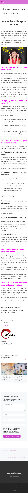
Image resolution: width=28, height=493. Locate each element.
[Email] (11, 344)
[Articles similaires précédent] (22, 359)
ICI (17, 312)
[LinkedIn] (7, 344)
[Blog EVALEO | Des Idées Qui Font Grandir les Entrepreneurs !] (2, 2)
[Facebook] (2, 344)
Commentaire (8, 404)
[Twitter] (4, 344)
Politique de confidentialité (14, 476)
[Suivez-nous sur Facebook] (14, 490)
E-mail (6, 419)
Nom (5, 414)
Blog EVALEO (11, 485)
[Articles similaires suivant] (25, 359)
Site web (7, 425)
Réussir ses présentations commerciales (18, 379)
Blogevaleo (5, 16)
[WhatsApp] (9, 344)
